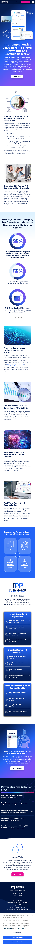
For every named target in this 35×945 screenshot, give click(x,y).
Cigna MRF (17, 905)
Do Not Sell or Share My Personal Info (17, 909)
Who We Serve (17, 893)
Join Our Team (17, 895)
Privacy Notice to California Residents (17, 902)
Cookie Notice (21, 928)
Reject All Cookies (17, 937)
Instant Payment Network (17, 890)
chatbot (20, 366)
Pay (17, 2)
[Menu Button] (33, 2)
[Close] (32, 916)
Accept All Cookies (17, 942)
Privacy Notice (17, 900)
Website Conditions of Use (17, 907)
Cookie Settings (17, 932)
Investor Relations (17, 898)
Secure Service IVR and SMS (15, 364)
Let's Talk (25, 2)
